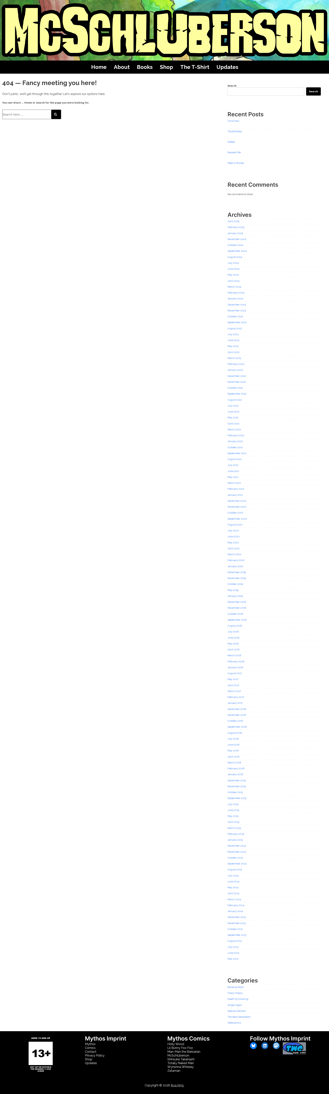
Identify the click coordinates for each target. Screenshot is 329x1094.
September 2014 (237, 863)
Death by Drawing (238, 999)
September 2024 (237, 251)
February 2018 (236, 661)
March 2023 (234, 358)
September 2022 (237, 393)
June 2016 (234, 744)
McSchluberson (178, 1055)
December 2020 (237, 500)
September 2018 (237, 619)
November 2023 (237, 310)
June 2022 (233, 411)
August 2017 (235, 673)
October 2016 (235, 720)
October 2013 (235, 929)
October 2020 (235, 512)
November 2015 (237, 786)
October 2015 (235, 792)
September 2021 (237, 453)
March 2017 (234, 691)
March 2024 (234, 286)
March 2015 (234, 828)
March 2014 (234, 899)
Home (99, 67)
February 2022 (236, 435)
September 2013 (237, 935)
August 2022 (235, 399)
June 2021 (233, 471)
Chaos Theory (235, 993)
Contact (90, 1051)
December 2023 (237, 304)
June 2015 (233, 810)
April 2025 (233, 221)
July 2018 (233, 631)
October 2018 (235, 613)
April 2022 (233, 423)
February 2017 (236, 697)
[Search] (56, 114)
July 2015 (233, 804)
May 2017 (233, 679)
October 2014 (235, 857)
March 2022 (234, 429)
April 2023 (233, 352)
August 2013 (235, 940)
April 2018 (234, 649)
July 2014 (233, 875)
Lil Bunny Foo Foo (180, 1048)
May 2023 (233, 346)
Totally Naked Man (180, 1063)
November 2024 (237, 239)
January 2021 (235, 495)
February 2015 (236, 833)
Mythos (90, 1044)
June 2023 (233, 340)
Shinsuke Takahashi (180, 1059)
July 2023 (233, 334)
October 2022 (235, 387)
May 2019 (233, 590)
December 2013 (237, 917)
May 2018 (233, 643)
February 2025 (236, 227)
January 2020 (235, 566)
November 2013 (237, 923)
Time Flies (233, 121)
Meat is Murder (236, 163)
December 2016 (237, 709)
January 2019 (235, 596)
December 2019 (237, 572)
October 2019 (235, 584)
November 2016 (237, 715)
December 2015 (237, 780)
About (122, 67)
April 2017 (233, 685)
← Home (26, 102)
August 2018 (235, 625)
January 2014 (235, 911)
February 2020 (236, 560)
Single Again (235, 1005)
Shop (166, 67)
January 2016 (235, 774)
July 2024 (233, 263)
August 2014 (235, 869)
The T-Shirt (194, 67)
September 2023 (237, 322)
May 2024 (233, 274)
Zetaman (173, 1070)
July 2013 (233, 947)
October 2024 (235, 245)
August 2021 (235, 459)
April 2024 (234, 280)
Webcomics (234, 1022)
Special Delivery (237, 1010)
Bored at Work (236, 987)
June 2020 (234, 536)
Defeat (231, 141)
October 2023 (235, 316)
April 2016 (234, 756)
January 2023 (235, 369)
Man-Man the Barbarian (183, 1051)
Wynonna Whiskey (180, 1067)
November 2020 (237, 506)
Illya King (177, 1085)
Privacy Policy (95, 1055)
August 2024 (235, 257)
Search (232, 85)
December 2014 (237, 845)
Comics (90, 1048)
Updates (227, 67)
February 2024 (236, 292)
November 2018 (237, 607)
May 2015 (233, 816)
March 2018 (234, 655)
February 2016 (236, 768)
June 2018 (234, 637)
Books (145, 67)
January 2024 (235, 298)
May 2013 (233, 958)
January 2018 (235, 667)
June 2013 (233, 952)
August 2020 (235, 524)
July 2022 (233, 405)
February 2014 (236, 905)
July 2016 (233, 738)
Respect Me (234, 152)
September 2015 (237, 798)
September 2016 (237, 726)
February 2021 (236, 488)
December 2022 (237, 376)
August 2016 (235, 732)
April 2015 (233, 821)
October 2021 (235, 447)
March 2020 (234, 554)
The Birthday (235, 131)
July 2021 (233, 465)
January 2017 (235, 703)
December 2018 (237, 601)
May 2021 (233, 477)
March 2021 (234, 483)
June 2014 (233, 881)
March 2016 (234, 762)
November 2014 (237, 851)
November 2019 (237, 578)
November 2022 (237, 381)
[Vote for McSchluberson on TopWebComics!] (294, 1053)
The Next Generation (239, 1016)
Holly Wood (175, 1044)
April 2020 (234, 548)
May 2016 (233, 750)
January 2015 (235, 839)
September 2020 (237, 518)
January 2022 (235, 441)
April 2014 (233, 893)
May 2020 (233, 542)
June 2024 (234, 268)
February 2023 (236, 364)
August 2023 (235, 328)
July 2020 (233, 530)
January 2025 (235, 233)
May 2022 (233, 417)
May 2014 (233, 887)
